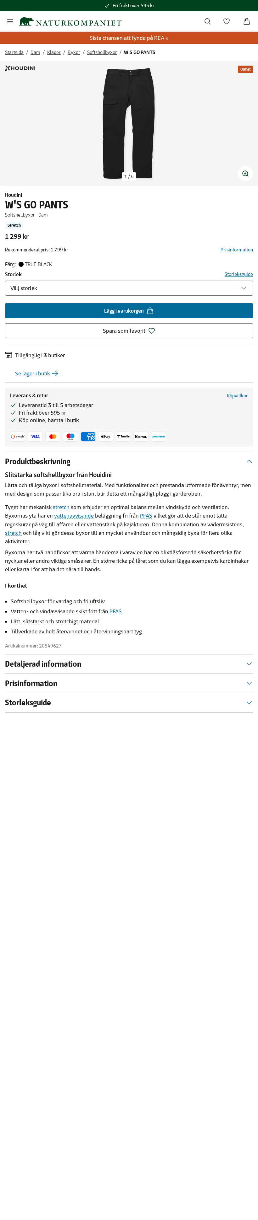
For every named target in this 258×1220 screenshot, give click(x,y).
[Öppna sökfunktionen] (207, 21)
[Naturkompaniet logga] (70, 21)
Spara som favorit (124, 330)
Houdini (13, 194)
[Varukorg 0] (246, 21)
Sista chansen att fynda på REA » (129, 38)
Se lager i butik (32, 373)
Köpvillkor (237, 396)
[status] (129, 176)
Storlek (13, 274)
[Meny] (10, 21)
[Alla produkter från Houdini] (20, 68)
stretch (61, 507)
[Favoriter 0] (226, 21)
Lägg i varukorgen (124, 310)
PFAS (146, 515)
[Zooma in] (245, 173)
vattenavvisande (74, 515)
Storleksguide (239, 274)
